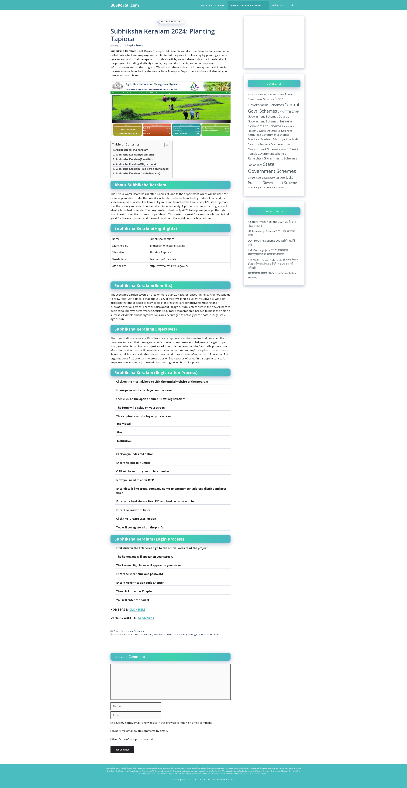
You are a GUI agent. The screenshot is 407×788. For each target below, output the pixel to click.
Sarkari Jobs (278, 5)
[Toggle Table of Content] (165, 145)
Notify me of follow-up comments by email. (140, 731)
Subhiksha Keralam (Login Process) (137, 173)
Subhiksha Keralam (209, 634)
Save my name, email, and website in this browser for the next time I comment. (163, 722)
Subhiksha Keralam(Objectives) (135, 164)
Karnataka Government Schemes (268, 134)
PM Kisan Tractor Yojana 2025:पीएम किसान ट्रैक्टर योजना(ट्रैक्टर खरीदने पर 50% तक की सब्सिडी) (273, 263)
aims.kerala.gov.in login (185, 634)
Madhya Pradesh (260, 139)
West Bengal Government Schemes (266, 187)
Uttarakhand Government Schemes (266, 177)
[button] (292, 5)
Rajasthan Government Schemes (272, 158)
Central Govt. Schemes (212, 5)
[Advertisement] (274, 42)
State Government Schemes (246, 5)
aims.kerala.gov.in (163, 634)
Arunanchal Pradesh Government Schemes (266, 94)
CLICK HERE (137, 609)
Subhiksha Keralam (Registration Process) (142, 169)
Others (292, 149)
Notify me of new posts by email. (133, 739)
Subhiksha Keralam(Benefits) (133, 159)
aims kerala (120, 634)
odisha (283, 150)
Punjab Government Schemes (267, 154)
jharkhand (286, 130)
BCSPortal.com (124, 5)
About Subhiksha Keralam (131, 150)
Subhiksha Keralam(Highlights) (135, 154)
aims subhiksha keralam (139, 634)
